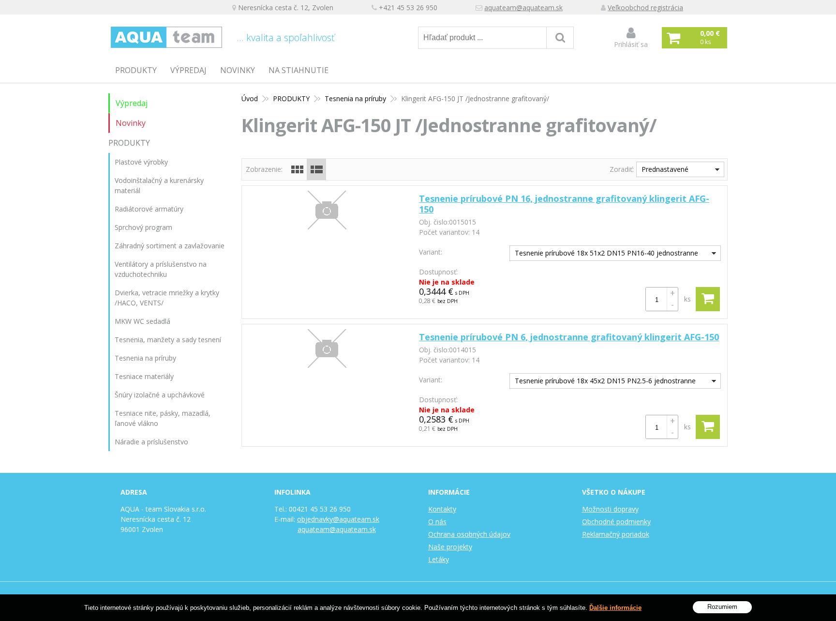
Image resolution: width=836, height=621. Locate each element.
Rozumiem (722, 606)
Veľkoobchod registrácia (645, 7)
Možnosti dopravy (610, 509)
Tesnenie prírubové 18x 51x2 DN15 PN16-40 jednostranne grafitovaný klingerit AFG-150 (604, 254)
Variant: (430, 252)
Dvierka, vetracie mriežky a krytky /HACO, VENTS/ (167, 297)
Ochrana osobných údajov (469, 534)
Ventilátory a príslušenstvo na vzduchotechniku (161, 269)
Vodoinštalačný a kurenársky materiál (159, 185)
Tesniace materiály (144, 376)
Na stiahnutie (298, 70)
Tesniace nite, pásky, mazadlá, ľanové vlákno (162, 418)
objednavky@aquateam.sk (338, 519)
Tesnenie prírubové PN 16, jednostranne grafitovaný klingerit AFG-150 (564, 204)
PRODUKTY (136, 70)
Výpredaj (188, 70)
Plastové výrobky (141, 162)
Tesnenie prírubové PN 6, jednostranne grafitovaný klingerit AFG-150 (569, 337)
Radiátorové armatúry (149, 208)
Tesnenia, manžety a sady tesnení (168, 339)
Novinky (237, 70)
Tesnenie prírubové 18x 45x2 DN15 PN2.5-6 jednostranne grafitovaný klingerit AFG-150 (603, 382)
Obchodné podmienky (616, 521)
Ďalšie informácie (615, 607)
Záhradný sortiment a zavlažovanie (169, 245)
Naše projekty (450, 546)
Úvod (249, 98)
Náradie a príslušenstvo (151, 441)
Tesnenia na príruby (355, 98)
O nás (437, 521)
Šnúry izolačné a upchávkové (160, 394)
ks (687, 298)
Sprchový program (143, 227)
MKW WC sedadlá (142, 321)
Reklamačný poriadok (615, 534)
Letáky (438, 559)
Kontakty (442, 509)
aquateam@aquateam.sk (523, 7)
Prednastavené (665, 169)
